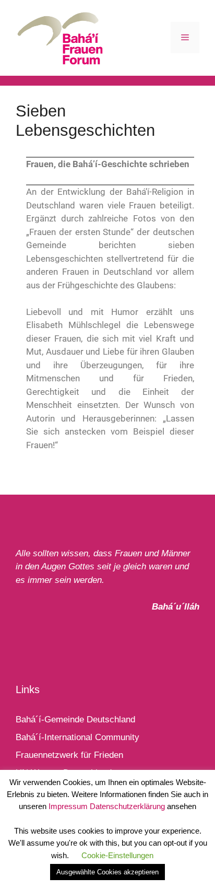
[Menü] (185, 37)
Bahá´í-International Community (77, 737)
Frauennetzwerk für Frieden (69, 755)
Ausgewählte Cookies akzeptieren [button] (107, 872)
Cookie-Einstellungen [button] (117, 855)
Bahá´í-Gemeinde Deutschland (75, 719)
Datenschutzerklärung (127, 806)
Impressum (68, 806)
